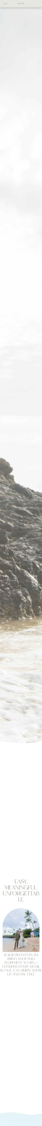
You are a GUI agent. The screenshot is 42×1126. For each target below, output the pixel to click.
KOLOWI (21, 3)
